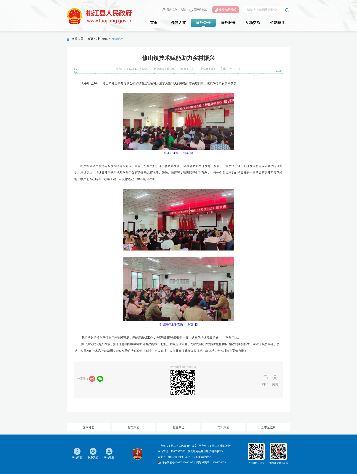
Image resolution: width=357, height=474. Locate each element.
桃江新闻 (102, 38)
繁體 (183, 9)
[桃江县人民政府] (100, 16)
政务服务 (228, 22)
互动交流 (252, 22)
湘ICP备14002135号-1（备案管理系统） (191, 457)
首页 (153, 22)
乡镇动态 (117, 38)
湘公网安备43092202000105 (177, 462)
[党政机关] (137, 454)
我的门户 (171, 9)
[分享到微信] (100, 379)
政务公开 (203, 22)
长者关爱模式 (227, 9)
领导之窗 (178, 22)
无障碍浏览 (200, 9)
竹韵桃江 (277, 22)
